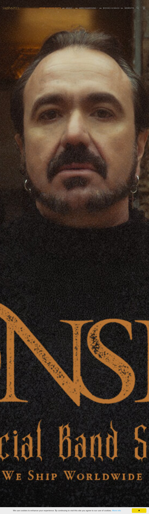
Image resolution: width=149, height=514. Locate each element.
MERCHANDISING (88, 8)
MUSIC (69, 8)
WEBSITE (129, 8)
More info (116, 510)
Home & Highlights (50, 8)
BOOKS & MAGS (111, 8)
